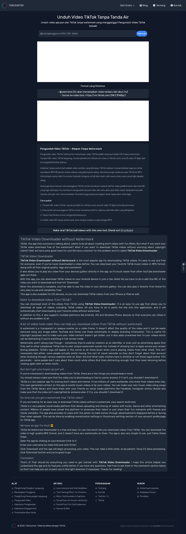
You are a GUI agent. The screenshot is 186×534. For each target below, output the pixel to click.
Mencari (142, 33)
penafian (157, 526)
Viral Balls (126, 230)
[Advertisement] (93, 61)
